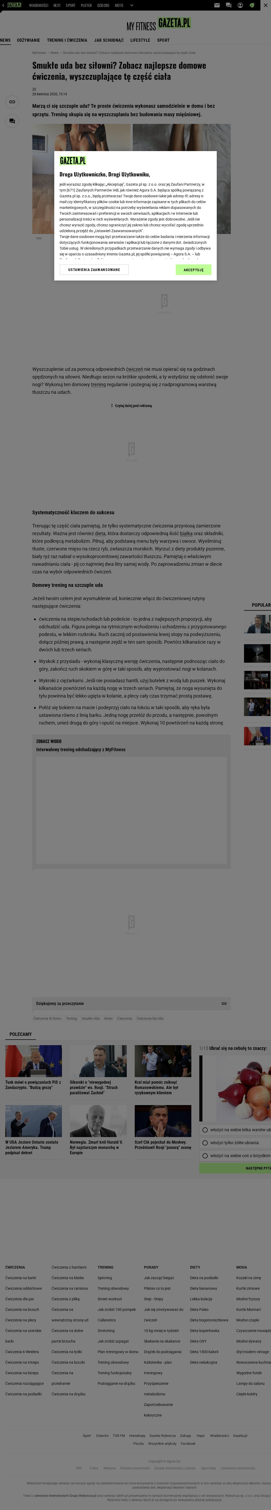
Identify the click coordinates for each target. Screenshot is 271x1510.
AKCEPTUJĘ (194, 270)
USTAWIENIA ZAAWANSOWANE (94, 270)
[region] (135, 216)
